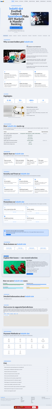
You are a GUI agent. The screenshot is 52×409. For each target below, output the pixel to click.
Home (13, 1)
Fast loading (5, 283)
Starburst (16, 1)
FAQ (31, 401)
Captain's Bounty (32, 1)
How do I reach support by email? (10, 390)
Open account (8, 234)
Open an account (15, 27)
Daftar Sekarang (28, 407)
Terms (21, 399)
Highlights (10, 35)
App (31, 400)
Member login (33, 399)
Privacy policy (22, 400)
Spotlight (49, 35)
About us (22, 398)
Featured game (45, 35)
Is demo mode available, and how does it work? (12, 384)
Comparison (14, 35)
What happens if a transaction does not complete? (13, 382)
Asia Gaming (49, 1)
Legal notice (22, 401)
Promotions (29, 35)
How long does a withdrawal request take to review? (13, 369)
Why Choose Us (6, 35)
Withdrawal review (29, 283)
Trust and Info (40, 35)
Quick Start (19, 35)
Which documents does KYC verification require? (12, 380)
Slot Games (21, 1)
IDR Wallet (26, 1)
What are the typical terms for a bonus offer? (12, 373)
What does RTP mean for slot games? (10, 371)
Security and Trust (24, 35)
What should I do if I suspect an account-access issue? (13, 388)
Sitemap (32, 402)
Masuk (34, 407)
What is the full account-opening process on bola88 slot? (14, 367)
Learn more (14, 221)
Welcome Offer (35, 35)
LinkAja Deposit (43, 1)
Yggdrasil (37, 1)
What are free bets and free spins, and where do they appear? (14, 386)
